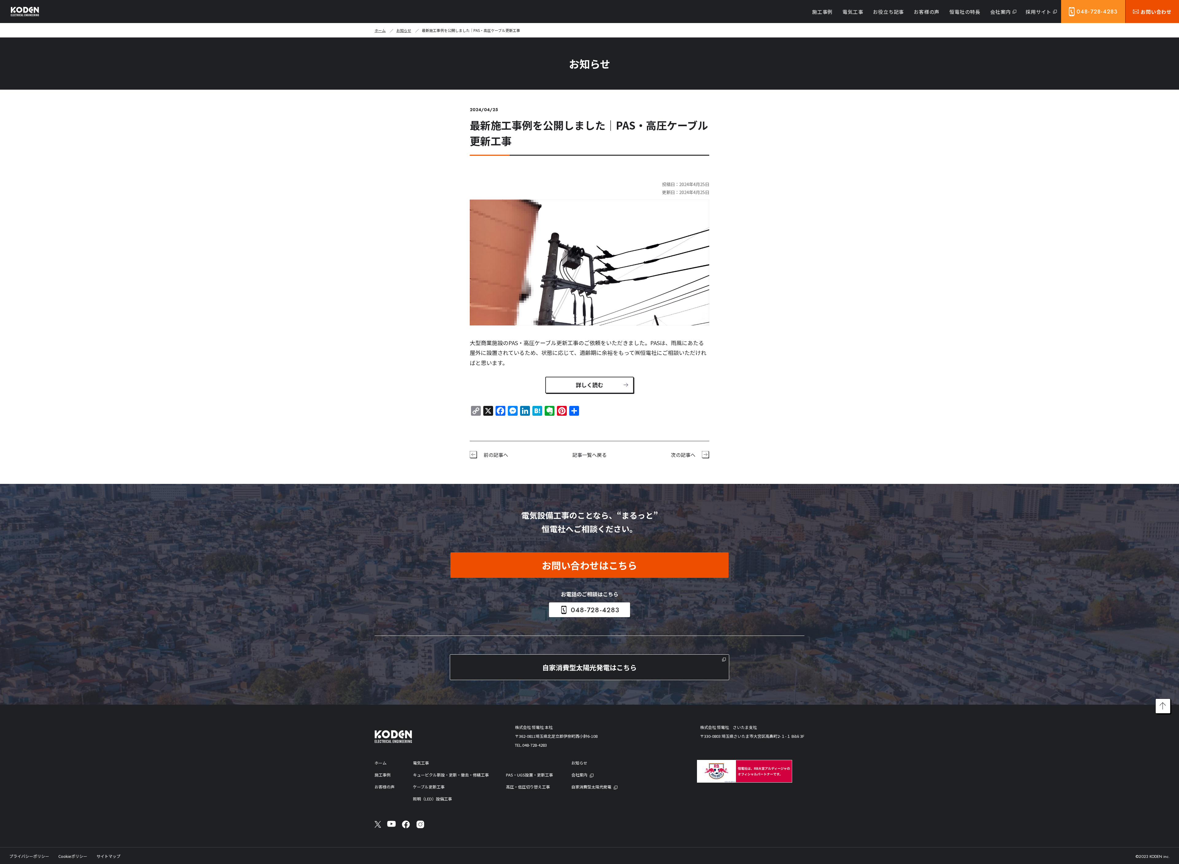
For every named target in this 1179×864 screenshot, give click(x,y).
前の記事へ (496, 454)
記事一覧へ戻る (589, 454)
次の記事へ (683, 454)
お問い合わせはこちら (589, 565)
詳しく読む (589, 385)
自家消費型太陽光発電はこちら (589, 667)
